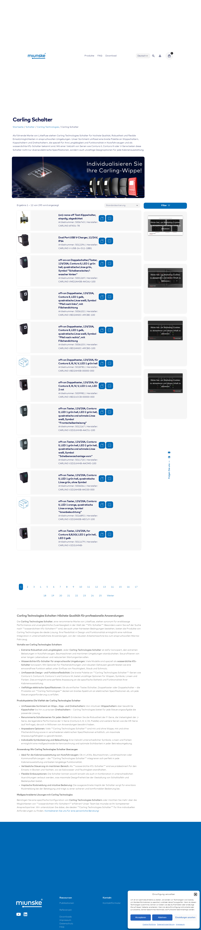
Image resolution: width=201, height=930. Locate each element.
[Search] (153, 56)
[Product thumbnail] (23, 217)
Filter (164, 205)
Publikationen (66, 903)
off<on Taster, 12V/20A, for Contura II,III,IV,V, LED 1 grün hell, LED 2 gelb (77, 535)
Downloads (65, 917)
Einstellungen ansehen (185, 917)
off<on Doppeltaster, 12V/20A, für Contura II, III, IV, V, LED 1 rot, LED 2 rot (78, 386)
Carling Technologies (48, 127)
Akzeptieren (140, 917)
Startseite (18, 127)
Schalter (30, 127)
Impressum (180, 924)
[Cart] (169, 56)
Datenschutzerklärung (165, 924)
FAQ (61, 927)
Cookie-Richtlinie (149, 924)
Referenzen (65, 910)
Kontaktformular (112, 903)
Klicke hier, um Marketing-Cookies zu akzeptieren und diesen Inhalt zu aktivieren (165, 225)
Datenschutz (66, 923)
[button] (195, 894)
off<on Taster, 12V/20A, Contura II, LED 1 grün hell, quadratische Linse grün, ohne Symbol (77, 479)
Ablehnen (162, 917)
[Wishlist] (160, 56)
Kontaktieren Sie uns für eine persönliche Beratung (71, 811)
